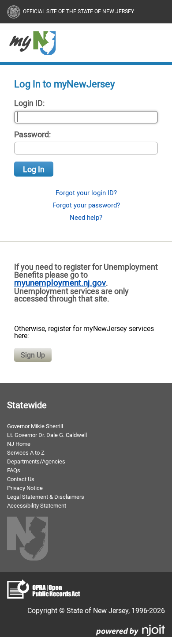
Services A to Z (26, 452)
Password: (32, 134)
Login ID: (29, 103)
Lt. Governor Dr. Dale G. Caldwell (47, 435)
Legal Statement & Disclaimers (45, 497)
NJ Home (18, 444)
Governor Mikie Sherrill (35, 426)
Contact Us (20, 479)
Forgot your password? (86, 205)
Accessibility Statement (36, 505)
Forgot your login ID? (86, 192)
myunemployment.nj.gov (60, 282)
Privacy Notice (25, 488)
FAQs (13, 470)
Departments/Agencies (36, 461)
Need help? (86, 217)
